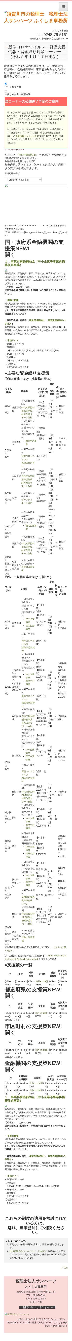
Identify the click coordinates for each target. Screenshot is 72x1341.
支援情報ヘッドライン (26, 136)
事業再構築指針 (37, 320)
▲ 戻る (64, 1267)
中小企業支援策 (13, 86)
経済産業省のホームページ (23, 1251)
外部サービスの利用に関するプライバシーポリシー (42, 1319)
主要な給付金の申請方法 (17, 94)
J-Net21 (41, 1251)
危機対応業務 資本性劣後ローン (28, 900)
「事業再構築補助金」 (27, 154)
